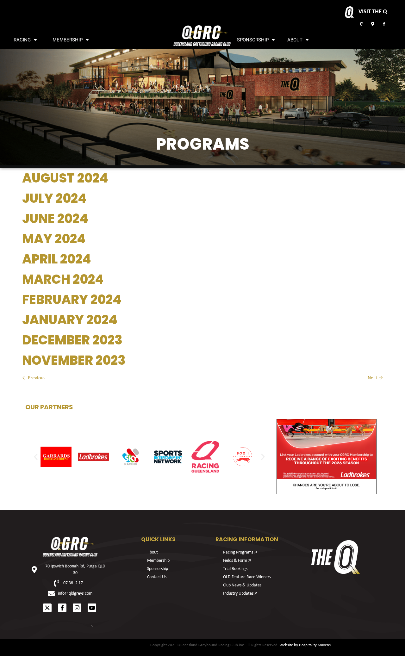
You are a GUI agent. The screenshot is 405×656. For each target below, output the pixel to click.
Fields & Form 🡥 (237, 560)
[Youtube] (92, 607)
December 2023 (72, 340)
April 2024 (56, 259)
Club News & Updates (242, 585)
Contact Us (156, 577)
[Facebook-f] (62, 607)
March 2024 (63, 279)
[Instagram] (77, 607)
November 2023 (74, 360)
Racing (22, 40)
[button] (36, 457)
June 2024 (55, 218)
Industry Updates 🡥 (240, 593)
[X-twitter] (47, 607)
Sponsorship (253, 40)
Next (375, 378)
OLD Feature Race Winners (247, 577)
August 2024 (65, 178)
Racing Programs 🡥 (240, 552)
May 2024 (54, 239)
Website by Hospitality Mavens (305, 645)
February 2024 (72, 299)
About (294, 40)
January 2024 (69, 320)
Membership (68, 40)
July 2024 (54, 198)
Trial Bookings (235, 568)
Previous (33, 378)
